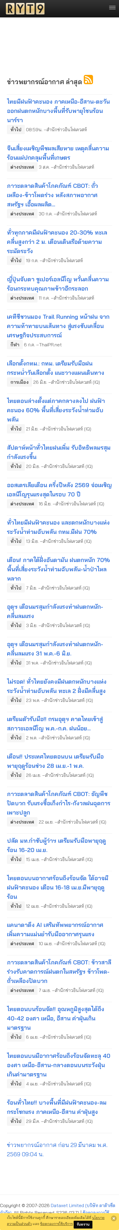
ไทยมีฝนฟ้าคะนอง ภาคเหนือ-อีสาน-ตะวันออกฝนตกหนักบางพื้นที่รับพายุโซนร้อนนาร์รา (58, 111)
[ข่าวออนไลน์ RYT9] (23, 8)
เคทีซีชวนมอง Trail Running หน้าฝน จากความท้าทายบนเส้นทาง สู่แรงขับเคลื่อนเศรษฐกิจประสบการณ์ (58, 326)
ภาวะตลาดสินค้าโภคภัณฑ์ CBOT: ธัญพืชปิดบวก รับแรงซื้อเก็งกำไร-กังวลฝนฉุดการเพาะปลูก (58, 803)
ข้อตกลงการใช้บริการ (56, 1223)
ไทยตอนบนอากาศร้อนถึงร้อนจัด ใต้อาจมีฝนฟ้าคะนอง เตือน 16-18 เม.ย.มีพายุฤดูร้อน (57, 887)
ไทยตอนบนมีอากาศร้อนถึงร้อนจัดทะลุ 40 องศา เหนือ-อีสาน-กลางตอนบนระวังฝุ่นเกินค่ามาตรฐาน (58, 1065)
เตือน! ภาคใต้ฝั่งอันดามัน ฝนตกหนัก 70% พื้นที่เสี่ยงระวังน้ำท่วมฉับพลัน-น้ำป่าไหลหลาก (58, 569)
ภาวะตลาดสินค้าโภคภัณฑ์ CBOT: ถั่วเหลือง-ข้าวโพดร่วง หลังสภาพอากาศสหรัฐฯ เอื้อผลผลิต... (52, 195)
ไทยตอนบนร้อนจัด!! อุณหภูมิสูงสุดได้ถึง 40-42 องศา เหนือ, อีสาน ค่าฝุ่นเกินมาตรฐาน (55, 1018)
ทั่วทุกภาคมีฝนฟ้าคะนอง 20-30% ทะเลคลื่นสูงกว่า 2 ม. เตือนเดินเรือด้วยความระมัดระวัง (57, 242)
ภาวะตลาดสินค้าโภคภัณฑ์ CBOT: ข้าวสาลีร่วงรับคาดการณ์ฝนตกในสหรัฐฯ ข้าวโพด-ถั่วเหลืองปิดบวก (59, 971)
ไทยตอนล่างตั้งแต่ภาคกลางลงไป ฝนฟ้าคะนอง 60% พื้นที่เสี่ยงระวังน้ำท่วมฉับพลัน (56, 410)
